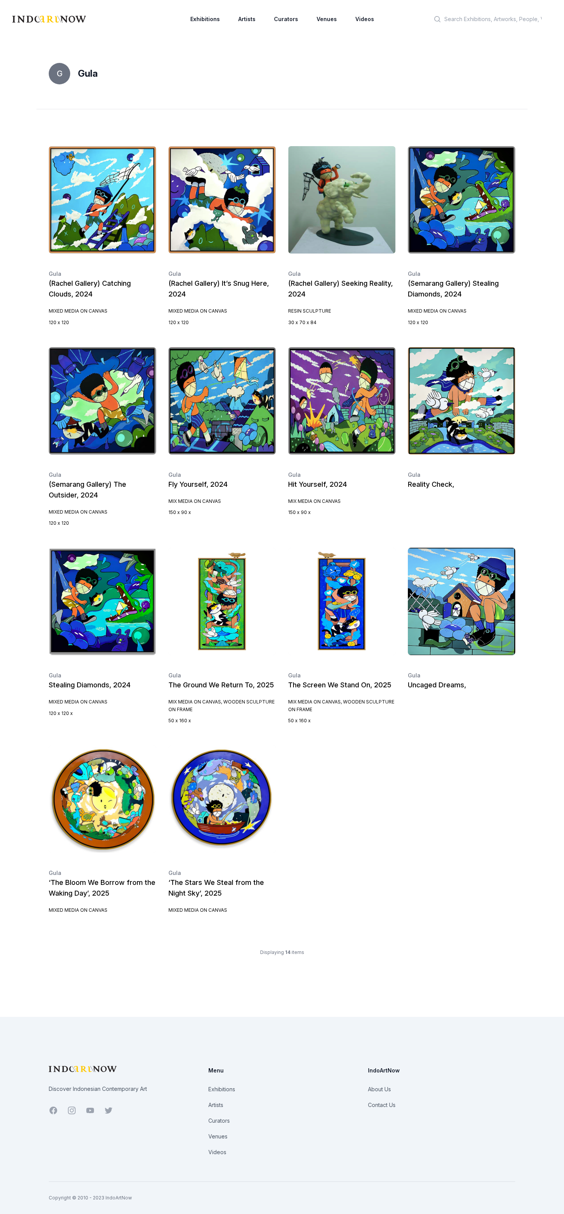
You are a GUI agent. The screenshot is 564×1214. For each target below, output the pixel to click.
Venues (327, 19)
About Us (379, 1089)
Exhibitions (205, 19)
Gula (55, 273)
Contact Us (382, 1105)
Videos (364, 19)
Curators (286, 19)
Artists (247, 19)
